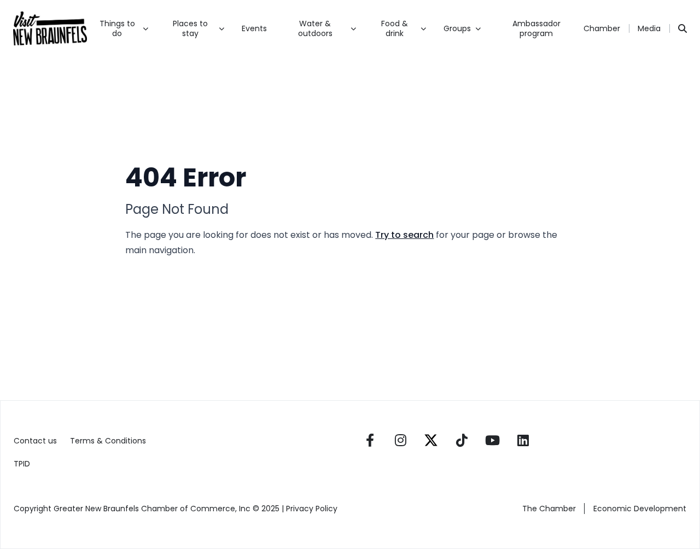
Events (254, 28)
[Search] (682, 28)
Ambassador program (536, 28)
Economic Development (639, 508)
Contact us (35, 440)
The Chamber (549, 508)
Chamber (602, 28)
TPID (22, 463)
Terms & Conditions (108, 440)
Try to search (404, 235)
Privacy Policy (313, 508)
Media (649, 28)
